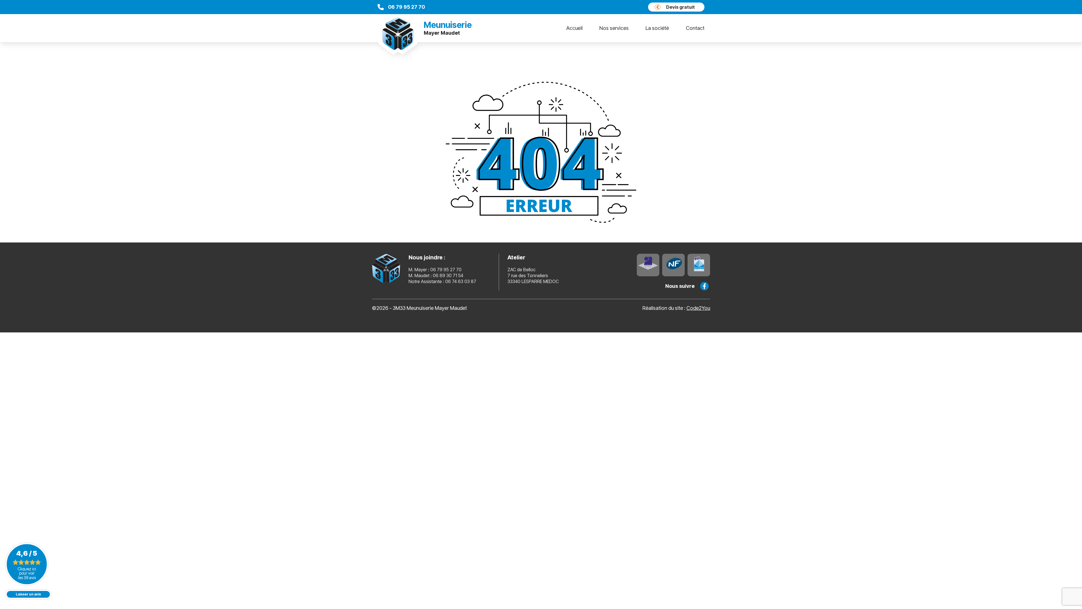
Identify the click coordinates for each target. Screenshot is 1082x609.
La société (657, 28)
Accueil (574, 28)
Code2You (698, 308)
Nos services (614, 28)
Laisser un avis (28, 594)
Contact (695, 28)
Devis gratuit (675, 7)
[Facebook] (704, 286)
